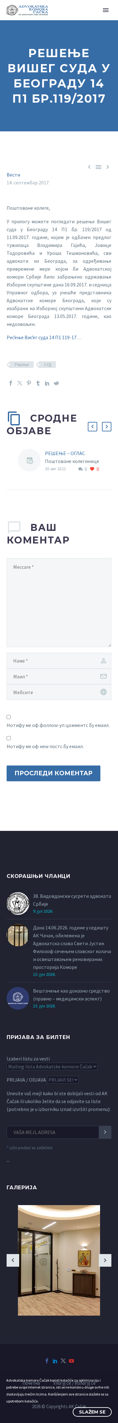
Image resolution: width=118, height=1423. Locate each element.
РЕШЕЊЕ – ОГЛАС (65, 453)
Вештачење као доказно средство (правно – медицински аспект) (71, 995)
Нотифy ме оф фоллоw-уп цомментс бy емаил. (58, 725)
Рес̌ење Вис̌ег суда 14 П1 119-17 (41, 337)
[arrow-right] (105, 1260)
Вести (13, 174)
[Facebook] (10, 383)
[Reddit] (56, 383)
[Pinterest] (28, 383)
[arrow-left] (13, 1260)
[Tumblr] (38, 383)
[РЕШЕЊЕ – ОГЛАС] (31, 461)
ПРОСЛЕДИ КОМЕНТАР (53, 773)
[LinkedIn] (47, 383)
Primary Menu (105, 10)
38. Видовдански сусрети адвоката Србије (72, 900)
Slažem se (92, 1412)
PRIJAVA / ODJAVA (26, 1080)
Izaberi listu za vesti (28, 1058)
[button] (92, 426)
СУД (47, 364)
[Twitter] (19, 383)
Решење (22, 364)
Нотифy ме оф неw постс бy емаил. (45, 746)
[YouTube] (71, 1360)
